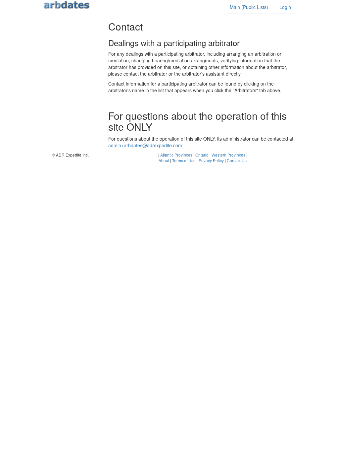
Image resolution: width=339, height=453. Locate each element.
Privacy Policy (211, 160)
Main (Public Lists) (249, 7)
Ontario (202, 155)
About (164, 160)
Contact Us (237, 160)
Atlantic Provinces (176, 155)
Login (285, 7)
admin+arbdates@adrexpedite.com (145, 145)
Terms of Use (184, 160)
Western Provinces (228, 155)
